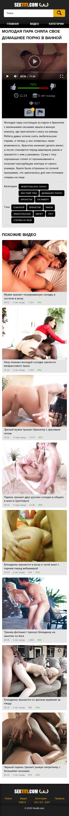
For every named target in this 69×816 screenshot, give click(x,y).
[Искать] (59, 13)
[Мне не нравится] (52, 87)
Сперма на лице (22, 220)
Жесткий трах (29, 193)
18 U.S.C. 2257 (42, 802)
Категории (41, 798)
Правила (59, 798)
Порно (8, 798)
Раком (49, 207)
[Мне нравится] (13, 87)
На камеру (43, 199)
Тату (50, 214)
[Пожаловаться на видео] (40, 112)
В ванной (18, 207)
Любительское (22, 214)
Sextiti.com (34, 5)
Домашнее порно (52, 193)
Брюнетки (26, 199)
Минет (39, 214)
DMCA (22, 802)
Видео (23, 798)
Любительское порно (34, 186)
